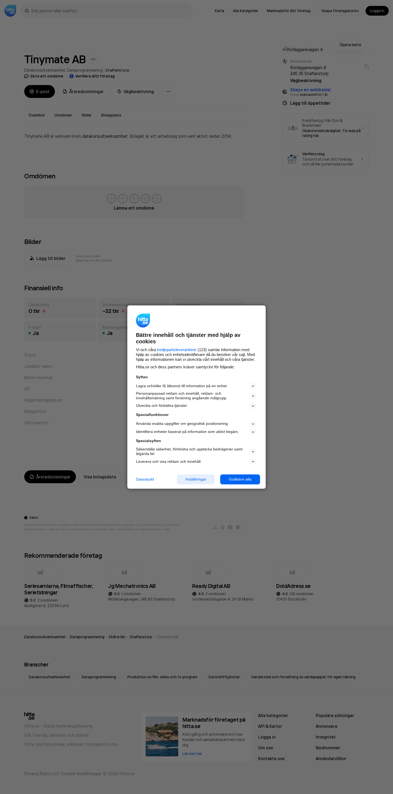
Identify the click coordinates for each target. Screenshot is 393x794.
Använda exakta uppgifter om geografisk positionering (182, 424)
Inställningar (195, 479)
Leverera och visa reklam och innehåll (168, 461)
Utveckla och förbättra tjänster (161, 406)
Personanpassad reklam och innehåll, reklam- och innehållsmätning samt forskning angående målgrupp (181, 395)
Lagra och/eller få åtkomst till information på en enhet (181, 386)
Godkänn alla (240, 479)
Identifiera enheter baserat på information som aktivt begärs (187, 432)
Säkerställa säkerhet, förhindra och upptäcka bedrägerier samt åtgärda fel (189, 451)
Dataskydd (145, 479)
